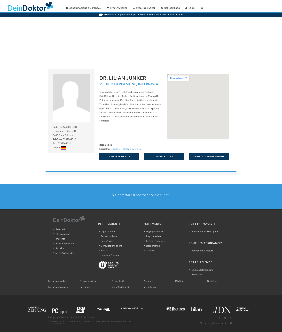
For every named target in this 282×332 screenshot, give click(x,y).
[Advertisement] (141, 45)
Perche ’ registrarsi (155, 241)
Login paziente (108, 231)
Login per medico (155, 231)
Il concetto (60, 229)
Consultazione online (111, 245)
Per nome (148, 281)
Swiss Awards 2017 (65, 252)
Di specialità (118, 281)
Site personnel (153, 245)
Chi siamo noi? (62, 234)
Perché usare (107, 241)
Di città (179, 281)
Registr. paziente (109, 236)
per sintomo (149, 287)
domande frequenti (110, 255)
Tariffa (104, 250)
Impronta (60, 238)
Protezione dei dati (65, 243)
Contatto (150, 250)
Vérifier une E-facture (202, 250)
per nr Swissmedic (121, 287)
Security (59, 248)
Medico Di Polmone (117, 84)
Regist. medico (153, 236)
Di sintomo (212, 281)
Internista (148, 84)
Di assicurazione (88, 281)
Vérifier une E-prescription (205, 231)
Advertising (197, 274)
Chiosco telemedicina (202, 269)
